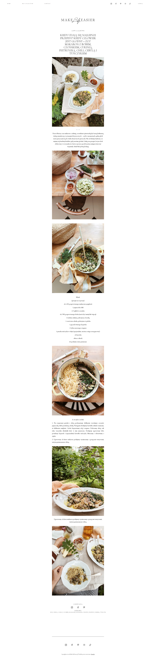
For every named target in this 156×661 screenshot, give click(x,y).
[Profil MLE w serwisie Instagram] (111, 3)
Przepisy (91, 612)
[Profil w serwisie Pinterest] (120, 3)
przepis (86, 612)
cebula (55, 612)
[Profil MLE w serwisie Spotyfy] (125, 3)
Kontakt (93, 654)
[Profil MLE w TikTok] (130, 3)
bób (51, 612)
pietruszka (79, 612)
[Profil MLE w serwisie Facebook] (116, 3)
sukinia (97, 612)
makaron (72, 612)
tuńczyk (103, 612)
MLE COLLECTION (27, 3)
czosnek (65, 612)
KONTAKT (48, 3)
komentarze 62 (78, 604)
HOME (9, 3)
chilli (60, 612)
